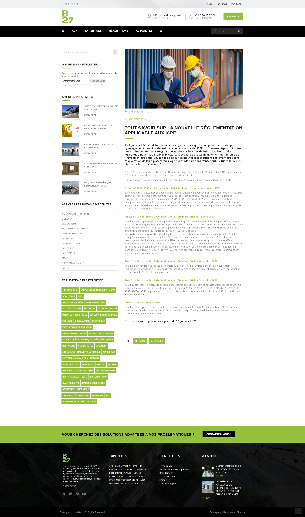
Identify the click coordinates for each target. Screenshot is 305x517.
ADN (75, 30)
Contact (233, 16)
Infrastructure (72, 243)
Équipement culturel (75, 228)
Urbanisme (98, 395)
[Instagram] (77, 494)
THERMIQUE (141, 480)
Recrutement (166, 472)
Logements (68, 352)
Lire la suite (90, 115)
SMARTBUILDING (136, 476)
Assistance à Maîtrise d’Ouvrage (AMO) (83, 302)
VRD (108, 395)
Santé (65, 267)
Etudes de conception (100, 333)
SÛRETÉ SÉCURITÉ (127, 480)
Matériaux (109, 352)
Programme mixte (73, 263)
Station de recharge (93, 383)
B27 (79, 309)
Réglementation (98, 377)
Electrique (98, 321)
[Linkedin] (70, 494)
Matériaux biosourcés (75, 358)
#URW (112, 290)
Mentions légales (168, 483)
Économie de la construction (79, 402)
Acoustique (68, 296)
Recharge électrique (74, 377)
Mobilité (94, 358)
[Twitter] (64, 494)
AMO (80, 296)
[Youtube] (84, 494)
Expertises (93, 30)
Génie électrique (103, 340)
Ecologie (67, 321)
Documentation (167, 476)
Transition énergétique (75, 395)
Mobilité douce (70, 364)
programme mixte (105, 371)
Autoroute (68, 309)
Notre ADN (69, 485)
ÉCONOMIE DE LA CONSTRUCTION (128, 483)
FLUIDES (143, 469)
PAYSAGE (127, 473)
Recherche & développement (174, 469)
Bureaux (67, 218)
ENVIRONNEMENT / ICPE (129, 469)
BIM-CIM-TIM (89, 309)
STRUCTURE (114, 480)
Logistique (68, 253)
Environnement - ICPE (140, 111)
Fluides (66, 340)
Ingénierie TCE (85, 346)
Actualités (144, 30)
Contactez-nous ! (218, 434)
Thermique (83, 389)
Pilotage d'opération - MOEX (77, 371)
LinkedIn (158, 340)
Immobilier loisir (72, 233)
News (65, 258)
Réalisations (118, 30)
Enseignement (71, 223)
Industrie (68, 238)
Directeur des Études (74, 315)
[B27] (68, 16)
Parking (100, 364)
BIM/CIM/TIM (120, 466)
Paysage (112, 364)
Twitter (141, 340)
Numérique (88, 364)
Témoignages (166, 465)
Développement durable (103, 315)
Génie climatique (82, 340)
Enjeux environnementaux (77, 327)
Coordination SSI (107, 309)
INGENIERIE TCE (115, 473)
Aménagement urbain (75, 213)
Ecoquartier (82, 321)
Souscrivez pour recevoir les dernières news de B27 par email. (89, 75)
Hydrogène (68, 346)
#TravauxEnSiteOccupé (94, 290)
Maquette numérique (89, 352)
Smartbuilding (70, 383)
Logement (68, 248)
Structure (68, 389)
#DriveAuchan (70, 290)
